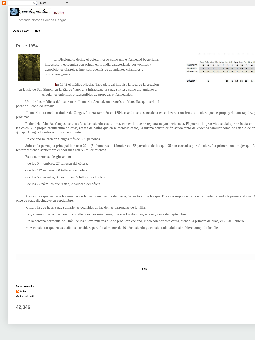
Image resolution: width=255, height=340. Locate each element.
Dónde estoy (21, 30)
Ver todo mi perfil (25, 296)
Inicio (144, 268)
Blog (37, 30)
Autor (23, 291)
